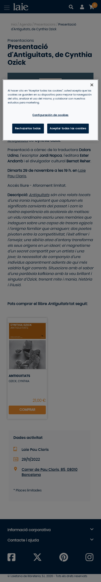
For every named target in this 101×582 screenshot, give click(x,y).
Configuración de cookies (50, 115)
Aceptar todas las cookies (68, 128)
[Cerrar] (92, 85)
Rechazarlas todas (28, 128)
